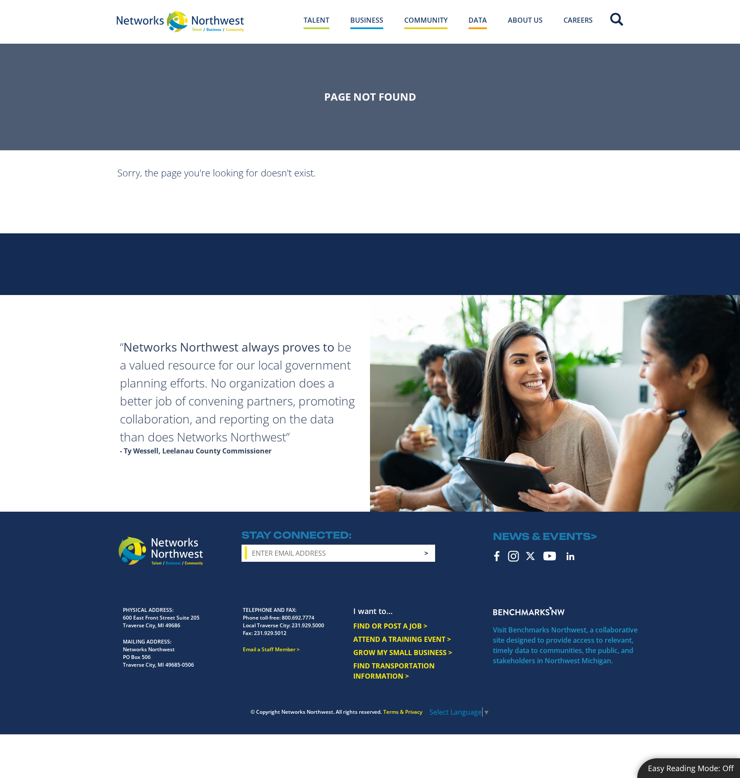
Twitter (530, 556)
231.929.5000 (308, 625)
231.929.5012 (270, 633)
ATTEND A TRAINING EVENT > (402, 639)
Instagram (513, 556)
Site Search (616, 19)
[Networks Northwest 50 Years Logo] (180, 21)
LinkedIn (570, 556)
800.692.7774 (298, 617)
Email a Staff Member (269, 649)
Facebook (497, 556)
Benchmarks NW (529, 611)
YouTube (549, 556)
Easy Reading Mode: (691, 768)
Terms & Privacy (402, 711)
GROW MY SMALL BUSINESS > (402, 652)
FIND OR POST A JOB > (390, 626)
